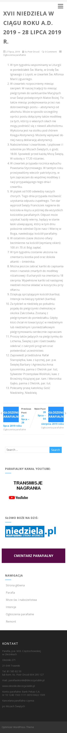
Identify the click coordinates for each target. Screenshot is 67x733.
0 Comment (51, 51)
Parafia (10, 592)
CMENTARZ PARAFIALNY (33, 555)
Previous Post (17, 417)
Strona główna (15, 585)
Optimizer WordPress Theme (18, 727)
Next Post (49, 416)
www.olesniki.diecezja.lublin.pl (18, 686)
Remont (11, 621)
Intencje (11, 607)
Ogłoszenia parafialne (14, 54)
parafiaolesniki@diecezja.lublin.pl (26, 680)
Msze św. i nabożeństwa (21, 600)
